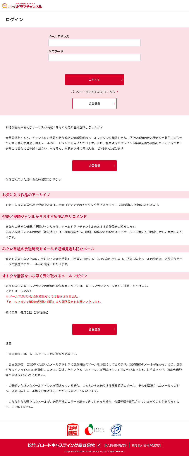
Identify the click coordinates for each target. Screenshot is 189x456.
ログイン (94, 79)
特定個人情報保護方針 (146, 445)
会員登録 (94, 103)
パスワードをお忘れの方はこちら (93, 91)
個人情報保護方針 (116, 445)
